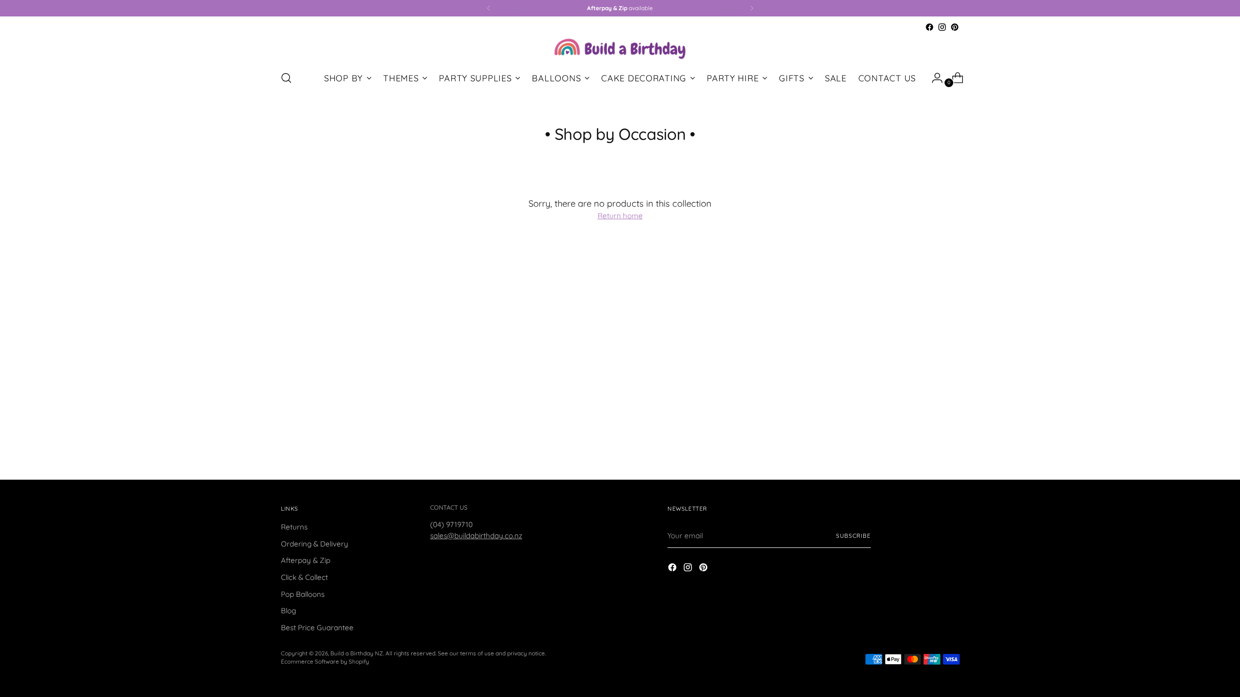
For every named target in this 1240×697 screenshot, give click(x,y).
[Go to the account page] (933, 78)
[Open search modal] (286, 78)
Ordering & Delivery (314, 543)
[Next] (751, 8)
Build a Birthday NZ (356, 653)
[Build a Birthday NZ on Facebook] (929, 27)
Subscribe (853, 535)
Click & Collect (304, 577)
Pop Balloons (303, 594)
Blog (288, 610)
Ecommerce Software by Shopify (325, 661)
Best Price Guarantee (317, 627)
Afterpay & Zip (305, 560)
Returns (294, 526)
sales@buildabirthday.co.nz (476, 535)
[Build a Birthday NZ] (620, 47)
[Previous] (488, 8)
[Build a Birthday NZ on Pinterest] (954, 27)
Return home (620, 215)
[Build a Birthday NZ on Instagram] (942, 27)
